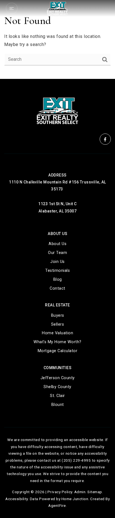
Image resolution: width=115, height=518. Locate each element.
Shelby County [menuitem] (57, 386)
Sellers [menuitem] (57, 324)
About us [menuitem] (57, 243)
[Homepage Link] (57, 8)
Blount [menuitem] (57, 404)
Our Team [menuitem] (57, 252)
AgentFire (57, 505)
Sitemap (94, 492)
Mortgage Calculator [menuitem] (58, 350)
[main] (57, 39)
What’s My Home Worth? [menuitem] (57, 342)
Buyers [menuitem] (57, 315)
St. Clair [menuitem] (57, 395)
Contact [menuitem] (57, 288)
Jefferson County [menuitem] (57, 378)
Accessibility (16, 499)
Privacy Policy (59, 492)
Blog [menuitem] (57, 279)
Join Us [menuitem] (57, 261)
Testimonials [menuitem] (57, 270)
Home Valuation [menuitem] (57, 333)
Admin (80, 492)
